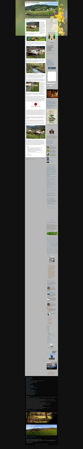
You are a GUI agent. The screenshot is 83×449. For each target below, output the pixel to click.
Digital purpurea (48, 242)
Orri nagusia (30, 15)
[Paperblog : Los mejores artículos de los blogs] (52, 344)
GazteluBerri (38, 15)
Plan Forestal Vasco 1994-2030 (50, 192)
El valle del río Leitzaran (28, 388)
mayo (48, 336)
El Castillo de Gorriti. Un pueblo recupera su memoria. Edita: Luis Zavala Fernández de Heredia (51, 184)
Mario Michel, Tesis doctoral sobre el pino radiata (52, 176)
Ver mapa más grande (52, 220)
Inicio (36, 158)
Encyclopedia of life (28, 389)
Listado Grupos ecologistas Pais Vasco (30, 392)
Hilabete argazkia (34, 15)
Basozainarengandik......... (52, 160)
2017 (48, 342)
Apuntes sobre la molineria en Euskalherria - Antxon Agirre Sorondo (51, 186)
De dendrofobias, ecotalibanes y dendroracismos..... (51, 334)
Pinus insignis (50, 249)
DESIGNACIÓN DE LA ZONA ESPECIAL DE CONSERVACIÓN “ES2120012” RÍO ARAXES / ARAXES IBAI (51, 174)
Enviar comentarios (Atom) (31, 159)
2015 (48, 331)
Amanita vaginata (51, 303)
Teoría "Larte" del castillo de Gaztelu (50, 178)
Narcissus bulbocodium (54, 247)
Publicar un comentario (29, 155)
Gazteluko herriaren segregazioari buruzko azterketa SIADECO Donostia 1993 (51, 167)
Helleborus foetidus (48, 245)
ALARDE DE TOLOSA (52, 308)
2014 (48, 330)
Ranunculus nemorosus (53, 250)
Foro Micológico (27, 384)
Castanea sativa (54, 239)
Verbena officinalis (54, 253)
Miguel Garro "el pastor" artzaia (50, 140)
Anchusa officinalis (48, 238)
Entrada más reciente (29, 158)
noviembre (49, 339)
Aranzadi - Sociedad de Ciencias (29, 378)
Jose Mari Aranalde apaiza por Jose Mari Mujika (52, 179)
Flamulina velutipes (54, 243)
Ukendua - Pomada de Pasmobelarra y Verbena (51, 150)
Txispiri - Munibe (48, 175)
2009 (48, 326)
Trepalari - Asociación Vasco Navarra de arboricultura (31, 387)
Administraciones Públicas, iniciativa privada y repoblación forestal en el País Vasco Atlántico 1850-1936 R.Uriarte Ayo (51, 195)
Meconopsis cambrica (49, 247)
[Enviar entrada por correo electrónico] (27, 153)
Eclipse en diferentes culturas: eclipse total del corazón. (53, 287)
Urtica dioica (50, 253)
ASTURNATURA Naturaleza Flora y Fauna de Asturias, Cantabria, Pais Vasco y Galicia (35, 380)
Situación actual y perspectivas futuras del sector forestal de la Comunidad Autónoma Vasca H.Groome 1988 (52, 194)
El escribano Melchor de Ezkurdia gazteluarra (51, 166)
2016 (48, 341)
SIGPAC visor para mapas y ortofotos (30, 391)
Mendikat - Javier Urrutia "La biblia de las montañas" (31, 381)
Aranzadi (44, 79)
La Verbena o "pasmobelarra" (52, 153)
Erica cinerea (51, 242)
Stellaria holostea (49, 252)
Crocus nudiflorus (52, 241)
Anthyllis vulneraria (55, 238)
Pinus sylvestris (53, 249)
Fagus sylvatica (50, 243)
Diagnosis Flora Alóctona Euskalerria (30, 385)
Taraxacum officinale (53, 252)
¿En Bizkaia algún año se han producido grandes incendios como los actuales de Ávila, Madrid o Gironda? (53, 293)
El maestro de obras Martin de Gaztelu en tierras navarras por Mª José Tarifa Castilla (52, 183)
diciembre (49, 340)
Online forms (48, 53)
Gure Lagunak (52, 15)
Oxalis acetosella (48, 248)
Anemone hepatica (51, 238)
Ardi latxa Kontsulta (43, 15)
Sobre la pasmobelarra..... (52, 146)
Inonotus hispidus (53, 245)
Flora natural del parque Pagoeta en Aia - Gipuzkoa (31, 382)
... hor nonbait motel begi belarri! (52, 157)
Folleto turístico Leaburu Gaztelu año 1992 (51, 101)
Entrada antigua (43, 158)
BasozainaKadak (48, 15)
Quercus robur (48, 250)
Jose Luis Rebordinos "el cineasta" (50, 141)
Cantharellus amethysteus (49, 239)
